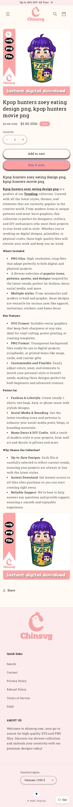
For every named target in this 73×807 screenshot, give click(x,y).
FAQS (10, 706)
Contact (12, 672)
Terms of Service (18, 698)
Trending (31, 194)
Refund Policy (16, 689)
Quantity (8, 132)
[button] (8, 14)
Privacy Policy (17, 681)
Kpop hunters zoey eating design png (31, 189)
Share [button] (11, 590)
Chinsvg (41, 800)
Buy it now (36, 165)
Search (11, 664)
